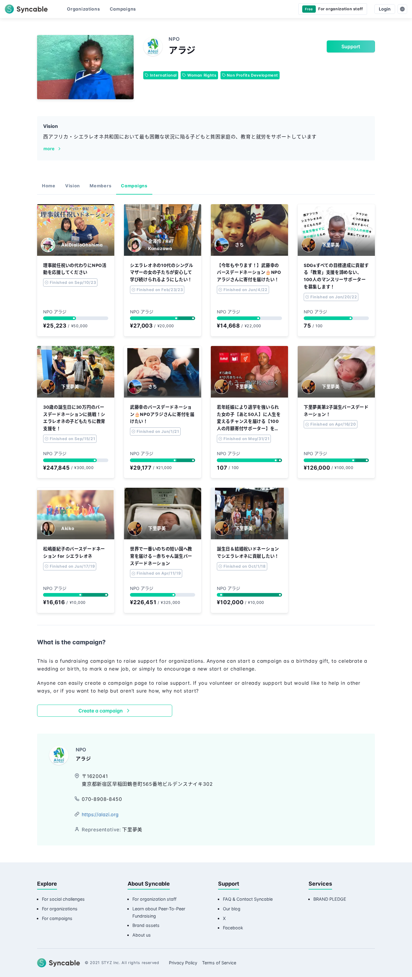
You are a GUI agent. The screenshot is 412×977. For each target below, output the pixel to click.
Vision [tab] (72, 185)
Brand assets (146, 925)
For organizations (60, 908)
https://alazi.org (100, 814)
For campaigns (57, 918)
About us (141, 934)
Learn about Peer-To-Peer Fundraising (158, 912)
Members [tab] (100, 185)
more (49, 148)
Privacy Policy (183, 962)
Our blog (231, 908)
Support (350, 46)
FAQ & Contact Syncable (248, 899)
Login (385, 8)
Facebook (233, 927)
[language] (402, 9)
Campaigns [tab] (134, 185)
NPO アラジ (54, 311)
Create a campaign (100, 711)
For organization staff (154, 899)
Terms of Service (219, 962)
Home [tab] (48, 185)
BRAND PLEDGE (329, 899)
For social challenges (63, 899)
